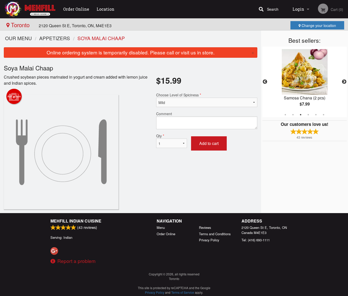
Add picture (14, 96)
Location (105, 9)
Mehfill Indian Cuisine (75, 221)
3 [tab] (300, 114)
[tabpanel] (305, 82)
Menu (161, 227)
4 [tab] (308, 114)
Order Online (76, 9)
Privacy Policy (209, 240)
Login (298, 9)
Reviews (205, 227)
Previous (264, 81)
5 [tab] (315, 114)
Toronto (20, 25)
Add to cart (209, 143)
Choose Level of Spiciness (178, 94)
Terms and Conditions (215, 233)
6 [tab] (323, 114)
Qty (160, 135)
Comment (164, 113)
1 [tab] (285, 114)
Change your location (318, 25)
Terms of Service (182, 292)
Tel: (256, 240)
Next (344, 81)
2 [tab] (293, 114)
